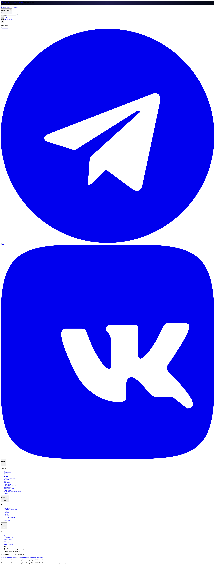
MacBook (6, 479)
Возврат (29, 557)
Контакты (7, 520)
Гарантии (6, 512)
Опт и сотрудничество (10, 517)
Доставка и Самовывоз (11, 7)
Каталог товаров (5, 10)
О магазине (7, 508)
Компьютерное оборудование (12, 491)
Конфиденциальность (7, 557)
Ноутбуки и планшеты (10, 478)
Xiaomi (6, 476)
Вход (2, 19)
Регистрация (8, 19)
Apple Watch (7, 484)
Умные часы (7, 482)
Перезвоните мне (18, 2)
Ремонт (6, 514)
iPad (5, 481)
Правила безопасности (37, 557)
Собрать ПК (7, 493)
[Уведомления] (2, 17)
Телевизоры (7, 487)
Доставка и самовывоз (10, 509)
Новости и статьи (9, 518)
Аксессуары (7, 490)
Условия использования (20, 557)
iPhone (6, 473)
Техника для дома (9, 488)
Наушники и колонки (10, 485)
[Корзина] (6, 17)
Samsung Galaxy (8, 475)
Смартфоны (7, 472)
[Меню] (2, 21)
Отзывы (6, 515)
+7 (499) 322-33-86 (8, 2)
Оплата (3, 7)
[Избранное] (4, 17)
